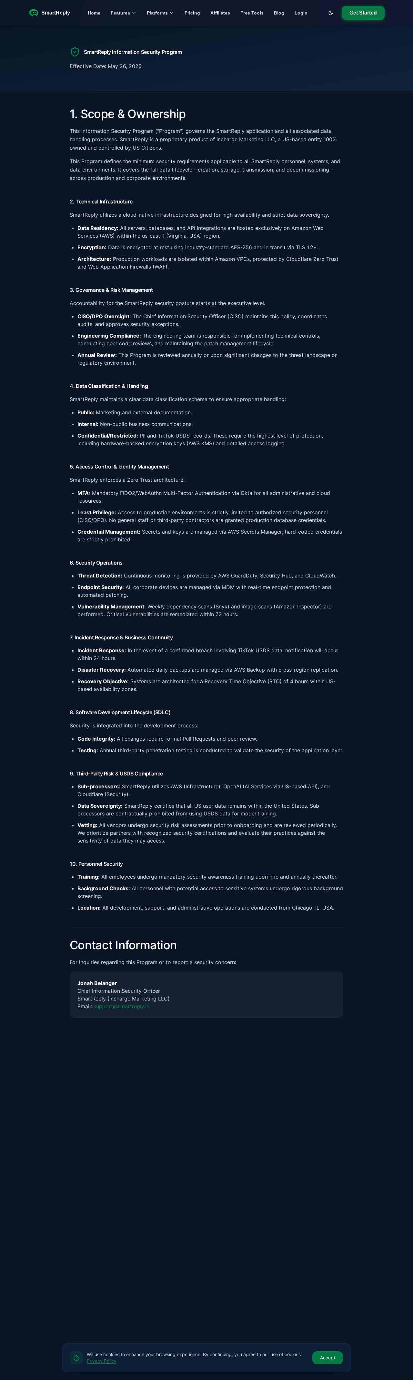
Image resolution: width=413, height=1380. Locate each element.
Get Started (363, 12)
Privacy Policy (101, 1361)
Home (94, 12)
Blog (279, 12)
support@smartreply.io (122, 1006)
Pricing (192, 12)
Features (120, 12)
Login (301, 12)
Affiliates (220, 12)
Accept (327, 1357)
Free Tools (252, 12)
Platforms (157, 12)
